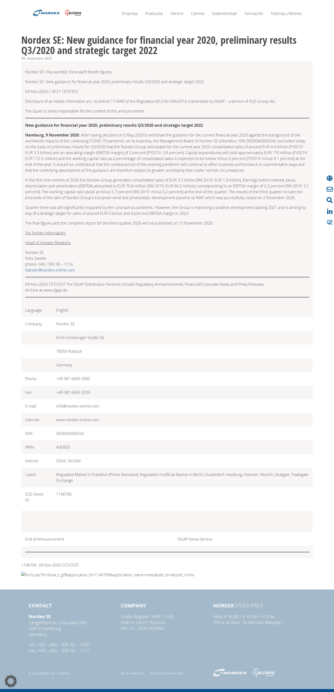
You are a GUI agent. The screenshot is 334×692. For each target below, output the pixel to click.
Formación (254, 13)
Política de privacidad (166, 673)
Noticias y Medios (286, 13)
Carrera (197, 13)
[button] (11, 681)
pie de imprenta (132, 673)
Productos (154, 13)
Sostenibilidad (224, 13)
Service (177, 13)
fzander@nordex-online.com (50, 270)
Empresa (129, 13)
